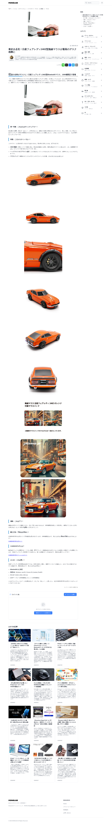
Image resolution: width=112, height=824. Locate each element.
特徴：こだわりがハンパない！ (90, 19)
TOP (9, 8)
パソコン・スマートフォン (19, 8)
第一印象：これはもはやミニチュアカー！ (92, 17)
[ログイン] (102, 2)
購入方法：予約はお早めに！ (89, 23)
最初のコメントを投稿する (43, 613)
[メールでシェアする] (76, 65)
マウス (47, 8)
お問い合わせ (67, 813)
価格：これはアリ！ (88, 21)
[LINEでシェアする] (63, 65)
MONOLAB (15, 820)
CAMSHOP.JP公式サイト (15, 541)
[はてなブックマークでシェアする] (73, 65)
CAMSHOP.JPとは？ (88, 24)
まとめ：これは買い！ (88, 26)
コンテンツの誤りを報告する (71, 587)
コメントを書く (71, 594)
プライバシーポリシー (69, 806)
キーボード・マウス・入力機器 (35, 8)
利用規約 (65, 809)
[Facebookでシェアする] (69, 65)
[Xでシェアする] (66, 65)
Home (65, 803)
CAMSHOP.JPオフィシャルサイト (17, 555)
